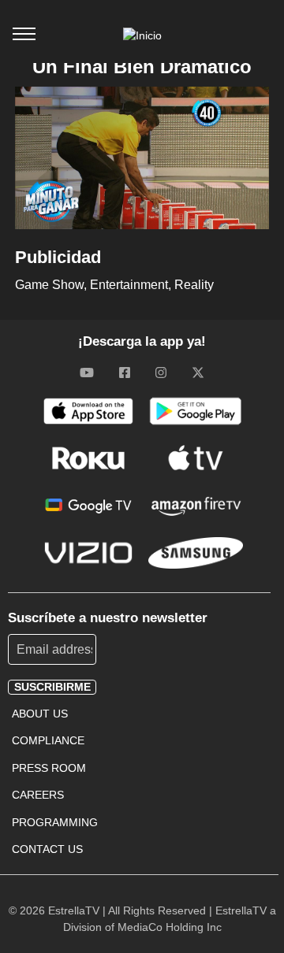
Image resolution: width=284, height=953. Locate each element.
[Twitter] (198, 373)
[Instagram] (161, 373)
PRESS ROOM (49, 768)
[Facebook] (124, 373)
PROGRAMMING (55, 822)
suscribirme (52, 686)
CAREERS (38, 794)
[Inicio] (142, 35)
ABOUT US (40, 713)
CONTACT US (47, 849)
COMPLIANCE (48, 740)
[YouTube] (86, 373)
